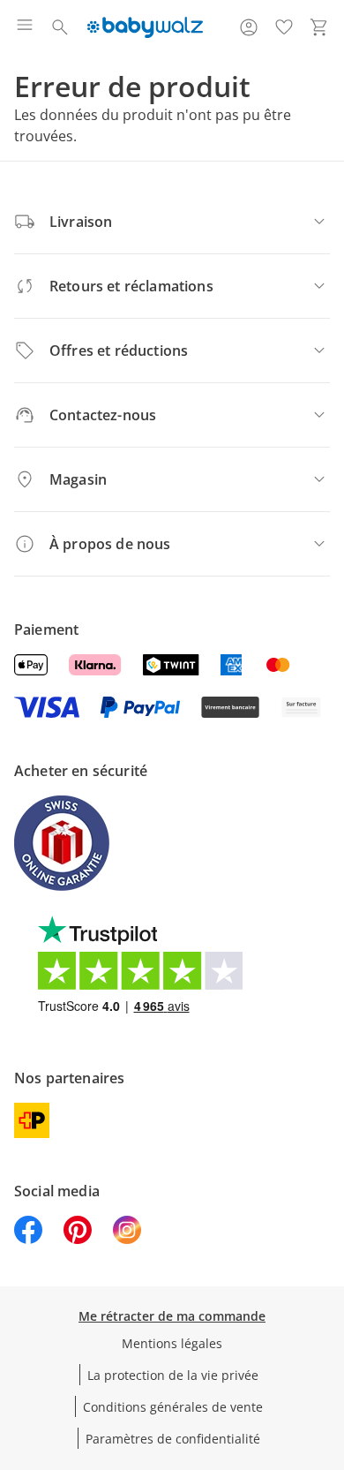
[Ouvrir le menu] (24, 27)
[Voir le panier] (319, 27)
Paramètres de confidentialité (173, 1438)
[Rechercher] (60, 27)
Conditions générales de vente (173, 1406)
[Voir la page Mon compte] (248, 27)
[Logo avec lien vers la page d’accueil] (145, 27)
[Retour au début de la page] (326, 1346)
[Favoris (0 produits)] (284, 27)
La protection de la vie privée (172, 1375)
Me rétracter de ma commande (172, 1316)
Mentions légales (172, 1343)
